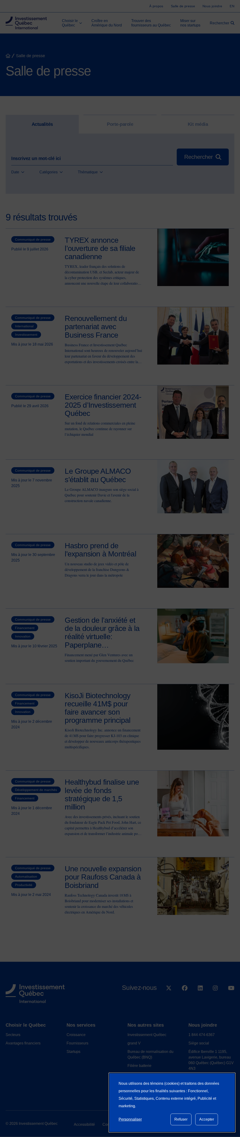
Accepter (206, 1119)
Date (15, 172)
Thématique (88, 172)
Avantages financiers (23, 1043)
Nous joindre (202, 1025)
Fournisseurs (77, 1043)
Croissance (76, 1035)
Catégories (48, 172)
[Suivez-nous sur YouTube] (231, 1000)
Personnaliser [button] (130, 1119)
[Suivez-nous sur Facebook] (185, 1000)
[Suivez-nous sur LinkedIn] (200, 1000)
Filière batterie (139, 1066)
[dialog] (172, 1102)
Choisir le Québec (26, 1025)
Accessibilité (84, 1124)
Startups (73, 1052)
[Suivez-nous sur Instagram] (215, 1000)
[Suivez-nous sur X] (169, 1000)
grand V (134, 1043)
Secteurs (13, 1035)
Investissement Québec (147, 1035)
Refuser (181, 1119)
